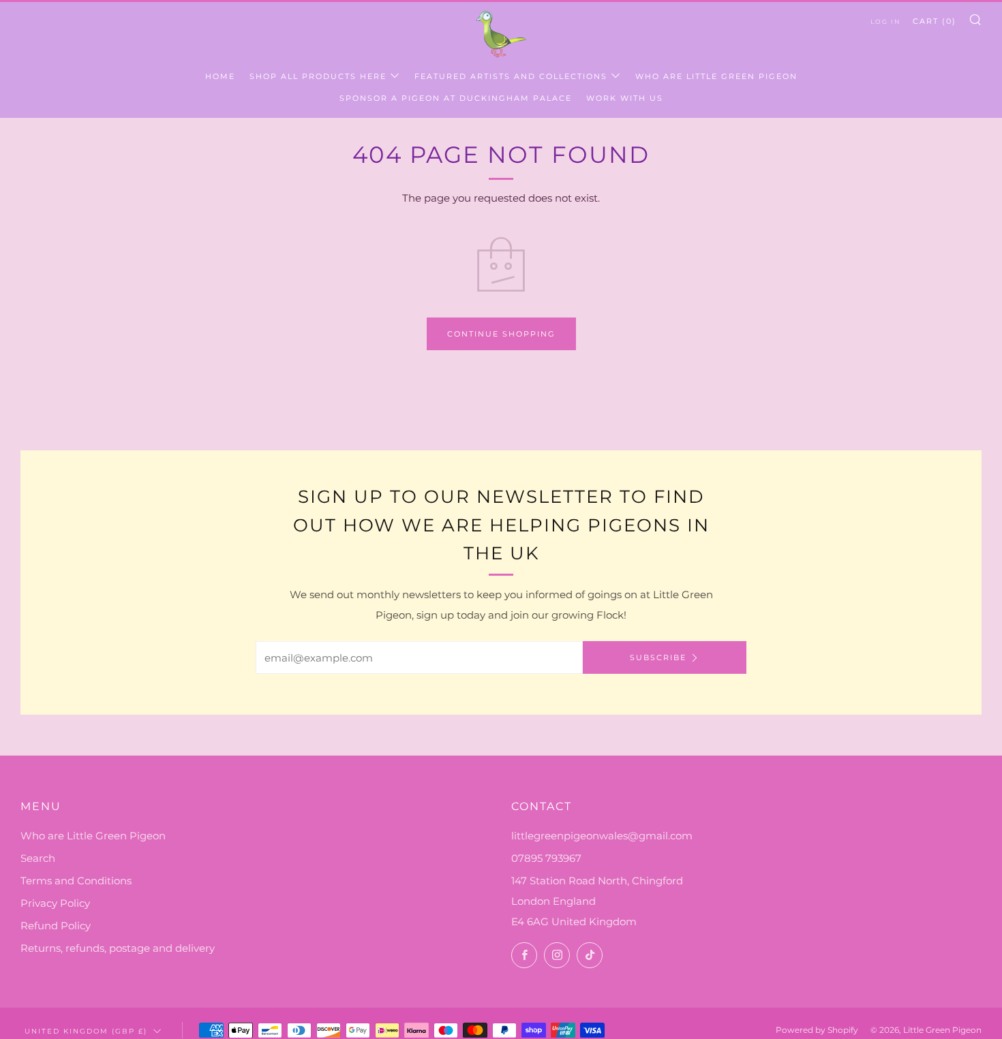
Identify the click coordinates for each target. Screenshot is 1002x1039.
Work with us (624, 98)
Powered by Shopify (817, 1030)
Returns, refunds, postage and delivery (117, 948)
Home (220, 76)
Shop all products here (317, 76)
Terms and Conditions (76, 880)
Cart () (934, 21)
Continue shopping (501, 334)
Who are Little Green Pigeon (716, 76)
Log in (885, 21)
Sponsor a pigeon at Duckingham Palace (455, 98)
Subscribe (658, 657)
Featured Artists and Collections (510, 76)
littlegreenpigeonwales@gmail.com (602, 835)
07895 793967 (546, 858)
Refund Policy (55, 925)
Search (37, 858)
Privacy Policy (55, 903)
